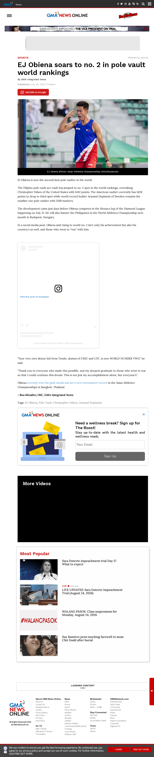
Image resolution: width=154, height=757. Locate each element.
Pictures (113, 715)
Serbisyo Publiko (71, 723)
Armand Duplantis (90, 402)
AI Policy (39, 718)
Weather (68, 712)
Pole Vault (45, 402)
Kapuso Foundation (118, 720)
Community (115, 707)
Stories (92, 731)
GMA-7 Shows (41, 728)
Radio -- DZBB (96, 707)
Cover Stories (70, 731)
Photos (93, 704)
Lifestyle (68, 720)
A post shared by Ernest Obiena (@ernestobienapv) (58, 343)
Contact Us (40, 704)
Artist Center (115, 704)
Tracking (68, 729)
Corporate (114, 723)
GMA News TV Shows (44, 731)
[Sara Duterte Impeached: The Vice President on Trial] (77, 28)
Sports (67, 707)
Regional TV (115, 726)
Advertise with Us (42, 707)
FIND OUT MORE (141, 749)
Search (92, 728)
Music (112, 718)
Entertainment (116, 701)
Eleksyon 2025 (70, 734)
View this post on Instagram (34, 297)
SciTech (68, 715)
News (19, 4)
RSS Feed (93, 715)
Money (67, 704)
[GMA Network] (8, 3)
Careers (39, 710)
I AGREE (118, 749)
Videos (92, 701)
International (115, 710)
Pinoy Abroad (70, 710)
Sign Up (110, 456)
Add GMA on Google (33, 92)
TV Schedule (40, 734)
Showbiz (68, 718)
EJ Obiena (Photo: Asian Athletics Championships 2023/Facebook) (82, 171)
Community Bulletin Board (75, 726)
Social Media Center (98, 720)
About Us (39, 701)
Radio (112, 712)
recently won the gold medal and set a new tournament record (67, 382)
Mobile (92, 718)
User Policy (40, 720)
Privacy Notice (41, 712)
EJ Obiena (31, 402)
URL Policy (40, 715)
